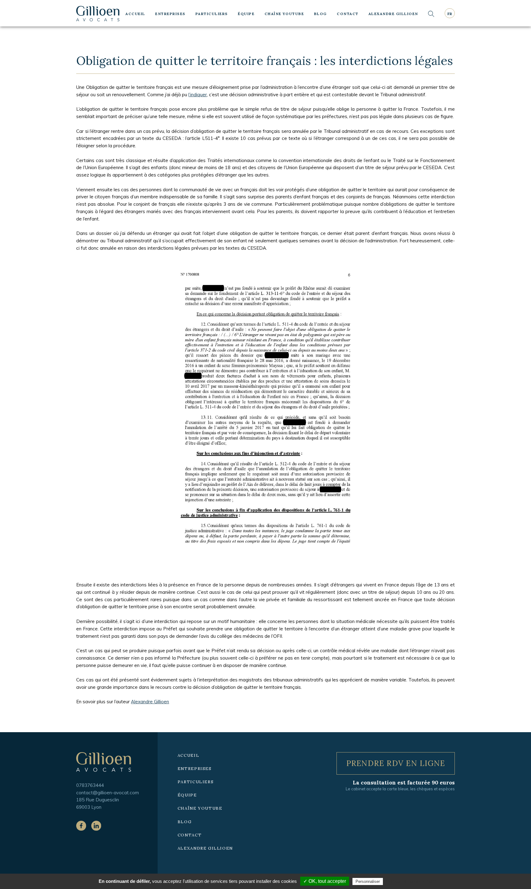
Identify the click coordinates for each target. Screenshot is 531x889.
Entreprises (170, 13)
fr (449, 13)
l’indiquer (197, 94)
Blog (320, 13)
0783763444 (90, 785)
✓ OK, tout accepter (324, 881)
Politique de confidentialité (411, 881)
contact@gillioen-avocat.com (107, 793)
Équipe (246, 13)
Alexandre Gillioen (393, 13)
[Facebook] (81, 826)
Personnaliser (368, 881)
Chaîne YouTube (284, 13)
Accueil (135, 13)
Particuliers (211, 13)
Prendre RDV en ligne (395, 763)
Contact (347, 13)
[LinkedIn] (96, 826)
